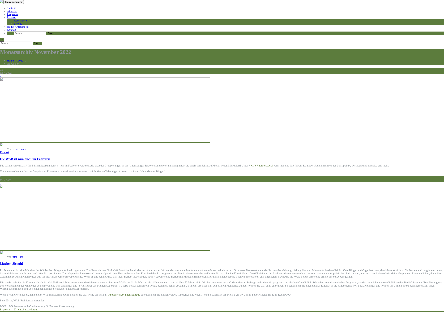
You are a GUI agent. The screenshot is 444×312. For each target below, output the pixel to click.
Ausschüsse (20, 20)
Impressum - (7, 309)
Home (10, 60)
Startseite (12, 8)
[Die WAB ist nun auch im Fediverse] (105, 141)
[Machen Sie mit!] (105, 249)
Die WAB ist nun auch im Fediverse (25, 159)
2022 (20, 60)
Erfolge (18, 23)
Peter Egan (17, 256)
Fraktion (11, 17)
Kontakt (11, 29)
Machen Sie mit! (11, 263)
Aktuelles (12, 11)
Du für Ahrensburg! (18, 26)
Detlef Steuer (18, 149)
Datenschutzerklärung (26, 309)
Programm (12, 14)
